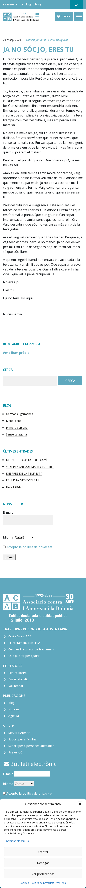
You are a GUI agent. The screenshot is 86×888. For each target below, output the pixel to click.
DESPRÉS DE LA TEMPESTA (24, 473)
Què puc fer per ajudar (24, 656)
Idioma (8, 537)
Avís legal (61, 883)
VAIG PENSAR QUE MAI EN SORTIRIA (30, 467)
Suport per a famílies (22, 739)
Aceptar (43, 852)
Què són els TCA (19, 636)
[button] (80, 804)
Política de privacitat (42, 883)
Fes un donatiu (18, 679)
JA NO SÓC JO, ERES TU (38, 49)
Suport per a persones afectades (31, 746)
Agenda (13, 716)
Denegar (43, 863)
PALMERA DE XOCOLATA (22, 480)
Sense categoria (58, 40)
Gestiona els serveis (17, 841)
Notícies (14, 709)
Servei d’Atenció (19, 733)
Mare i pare (13, 421)
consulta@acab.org (30, 4)
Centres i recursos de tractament (31, 649)
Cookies (24, 883)
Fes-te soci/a (17, 673)
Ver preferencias (43, 874)
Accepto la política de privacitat (29, 547)
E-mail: (8, 512)
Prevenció (15, 752)
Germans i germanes (19, 414)
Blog (11, 703)
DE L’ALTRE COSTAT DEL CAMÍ (26, 460)
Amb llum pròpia (16, 352)
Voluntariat (15, 686)
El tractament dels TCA (24, 643)
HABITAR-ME (14, 487)
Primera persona (35, 40)
